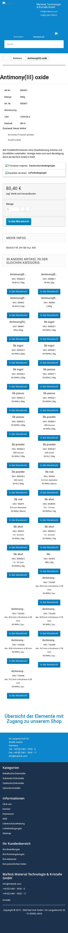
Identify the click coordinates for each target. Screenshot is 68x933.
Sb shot (49, 499)
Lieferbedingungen (37, 173)
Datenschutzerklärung (14, 823)
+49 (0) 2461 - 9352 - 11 (14, 893)
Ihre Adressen (9, 859)
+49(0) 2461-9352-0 (48, 15)
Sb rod (49, 471)
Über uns (7, 804)
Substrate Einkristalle (13, 778)
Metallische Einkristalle (14, 773)
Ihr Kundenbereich (17, 843)
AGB (5, 818)
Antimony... (49, 577)
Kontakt (6, 900)
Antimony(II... (18, 274)
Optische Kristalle (11, 788)
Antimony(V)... (18, 321)
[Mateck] (18, 14)
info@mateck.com (49, 11)
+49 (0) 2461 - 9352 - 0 (14, 888)
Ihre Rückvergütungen (13, 854)
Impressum (8, 814)
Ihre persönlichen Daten (14, 864)
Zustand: (8, 128)
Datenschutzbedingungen (42, 166)
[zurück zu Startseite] (6, 58)
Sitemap (7, 833)
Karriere (6, 809)
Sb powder (49, 417)
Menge (9, 204)
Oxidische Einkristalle (13, 783)
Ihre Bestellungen (11, 849)
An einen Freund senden (21, 134)
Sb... (49, 554)
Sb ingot (49, 321)
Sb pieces (49, 369)
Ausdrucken (14, 140)
